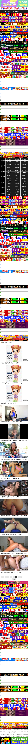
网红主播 (17, 159)
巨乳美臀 (24, 164)
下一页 (20, 577)
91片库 (9, 183)
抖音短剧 (9, 181)
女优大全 (17, 183)
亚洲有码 (9, 161)
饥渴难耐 (17, 170)
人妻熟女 (9, 167)
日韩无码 (24, 194)
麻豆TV (17, 181)
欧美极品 (17, 161)
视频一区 (3, 160)
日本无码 (24, 159)
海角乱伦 (24, 186)
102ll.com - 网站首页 (12, 11)
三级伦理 (9, 164)
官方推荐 (3, 177)
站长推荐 (3, 171)
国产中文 (9, 192)
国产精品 (9, 159)
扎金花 (16, 178)
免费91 (16, 186)
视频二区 (3, 166)
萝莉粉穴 (17, 189)
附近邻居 (9, 170)
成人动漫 (24, 161)
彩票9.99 (9, 178)
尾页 (14, 579)
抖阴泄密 (24, 189)
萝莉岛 (24, 183)
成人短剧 (24, 192)
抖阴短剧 (17, 194)
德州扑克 (24, 175)
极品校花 (9, 194)
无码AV (3, 182)
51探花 (24, 181)
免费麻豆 (9, 189)
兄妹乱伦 (17, 192)
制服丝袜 (17, 167)
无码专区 (3, 187)
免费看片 (9, 186)
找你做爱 (24, 170)
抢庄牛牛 (17, 175)
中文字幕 (17, 164)
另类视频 (24, 167)
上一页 (7, 577)
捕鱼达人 (9, 175)
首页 (2, 577)
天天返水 (24, 178)
